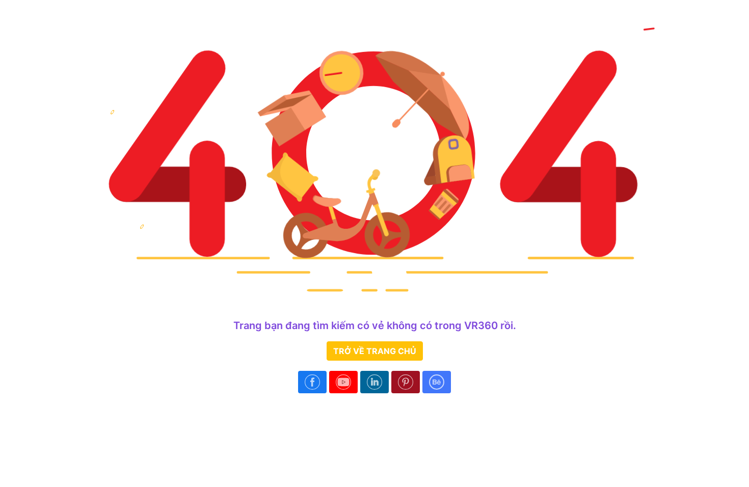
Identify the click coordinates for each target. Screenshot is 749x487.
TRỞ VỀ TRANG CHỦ (374, 351)
